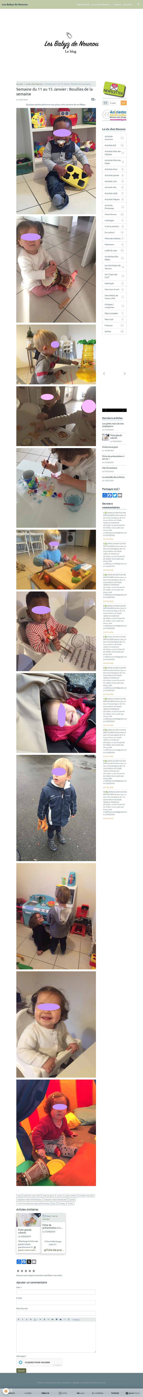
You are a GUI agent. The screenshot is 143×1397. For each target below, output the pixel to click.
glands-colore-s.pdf (26, 1250)
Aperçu (77, 1320)
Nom (18, 1287)
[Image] (56, 1320)
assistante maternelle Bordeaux (29, 1199)
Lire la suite (108, 539)
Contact (117, 4)
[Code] (65, 1320)
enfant (70, 1203)
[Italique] (23, 1320)
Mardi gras (114, 283)
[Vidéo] (61, 1320)
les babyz (61, 1203)
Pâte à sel (114, 319)
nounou (60, 1196)
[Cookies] (6, 1391)
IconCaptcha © (57, 1365)
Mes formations (109, 467)
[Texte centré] (44, 1320)
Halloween (114, 244)
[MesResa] (45, 1393)
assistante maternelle (31, 1196)
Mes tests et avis (114, 289)
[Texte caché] (52, 1320)
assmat (72, 1199)
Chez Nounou (114, 214)
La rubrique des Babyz (114, 258)
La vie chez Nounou (100, 4)
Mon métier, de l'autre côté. (114, 297)
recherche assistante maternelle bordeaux (33, 1203)
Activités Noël (114, 193)
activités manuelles (86, 1196)
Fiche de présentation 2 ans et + (52, 1226)
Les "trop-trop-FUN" (114, 276)
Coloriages (114, 220)
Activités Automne (114, 137)
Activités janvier (114, 175)
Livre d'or (127, 4)
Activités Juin (114, 181)
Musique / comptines (114, 305)
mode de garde (48, 1196)
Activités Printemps (114, 206)
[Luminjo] (115, 1393)
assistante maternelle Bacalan (55, 1199)
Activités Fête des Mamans (114, 152)
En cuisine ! (114, 232)
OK (123, 103)
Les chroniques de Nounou (114, 267)
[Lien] (48, 1320)
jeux (54, 1203)
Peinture (114, 325)
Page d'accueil (83, 4)
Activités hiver (114, 169)
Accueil (19, 84)
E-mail (19, 1298)
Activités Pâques (114, 199)
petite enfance (71, 1196)
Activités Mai (114, 187)
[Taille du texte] (31, 1320)
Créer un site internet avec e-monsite (53, 1382)
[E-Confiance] (97, 1393)
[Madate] (27, 1393)
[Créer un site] (10, 1393)
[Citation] (40, 1320)
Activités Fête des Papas (114, 161)
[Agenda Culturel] (132, 1393)
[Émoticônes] (69, 1320)
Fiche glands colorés (25, 1231)
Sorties (114, 331)
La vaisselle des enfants (113, 477)
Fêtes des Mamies (114, 238)
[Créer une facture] (80, 1393)
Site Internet (22, 1308)
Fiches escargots (110, 447)
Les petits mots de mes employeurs (113, 424)
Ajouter (21, 1370)
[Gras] (18, 1320)
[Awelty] (62, 1393)
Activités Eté (114, 145)
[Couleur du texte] (35, 1320)
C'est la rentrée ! (114, 226)
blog (19, 1196)
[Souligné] (27, 1320)
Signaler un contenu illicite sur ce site (89, 1382)
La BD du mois (114, 250)
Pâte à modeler (114, 313)
